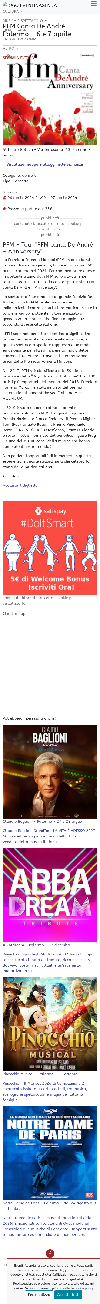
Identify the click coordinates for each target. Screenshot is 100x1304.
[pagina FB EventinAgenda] (50, 1253)
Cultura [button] (11, 11)
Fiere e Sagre (15, 30)
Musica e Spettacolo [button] (23, 21)
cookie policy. (84, 1288)
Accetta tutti (68, 1294)
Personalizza (39, 1294)
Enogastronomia (20, 39)
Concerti (29, 175)
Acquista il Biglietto (20, 485)
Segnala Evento (18, 58)
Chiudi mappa (15, 613)
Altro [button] (9, 48)
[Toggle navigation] (93, 3)
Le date (13, 476)
